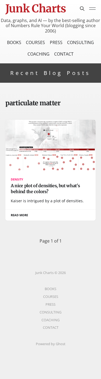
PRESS (56, 42)
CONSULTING (80, 42)
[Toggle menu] (92, 9)
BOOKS (14, 42)
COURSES (35, 42)
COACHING (38, 54)
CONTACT (64, 54)
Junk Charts (35, 8)
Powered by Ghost (50, 343)
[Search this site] (82, 9)
